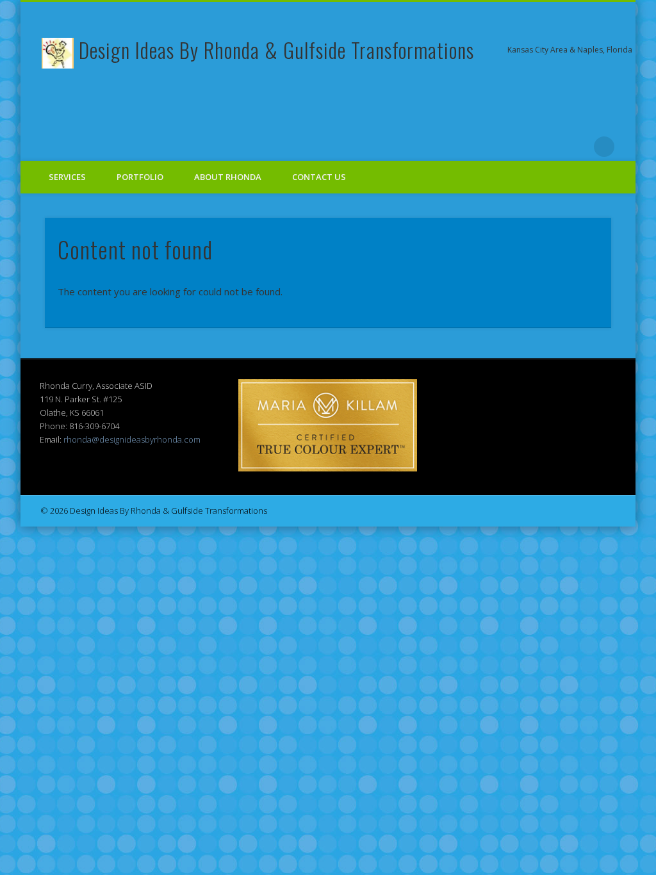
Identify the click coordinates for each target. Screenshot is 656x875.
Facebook (446, 146)
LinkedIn (578, 146)
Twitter (473, 146)
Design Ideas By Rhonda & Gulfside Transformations (276, 50)
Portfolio (140, 177)
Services (67, 177)
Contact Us (319, 177)
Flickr (525, 146)
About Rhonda (227, 177)
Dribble (551, 146)
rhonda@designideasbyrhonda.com (132, 439)
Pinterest (499, 146)
